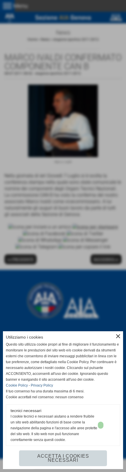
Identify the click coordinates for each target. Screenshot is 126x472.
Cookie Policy (17, 385)
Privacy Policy (42, 385)
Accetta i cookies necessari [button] (63, 458)
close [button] (118, 336)
